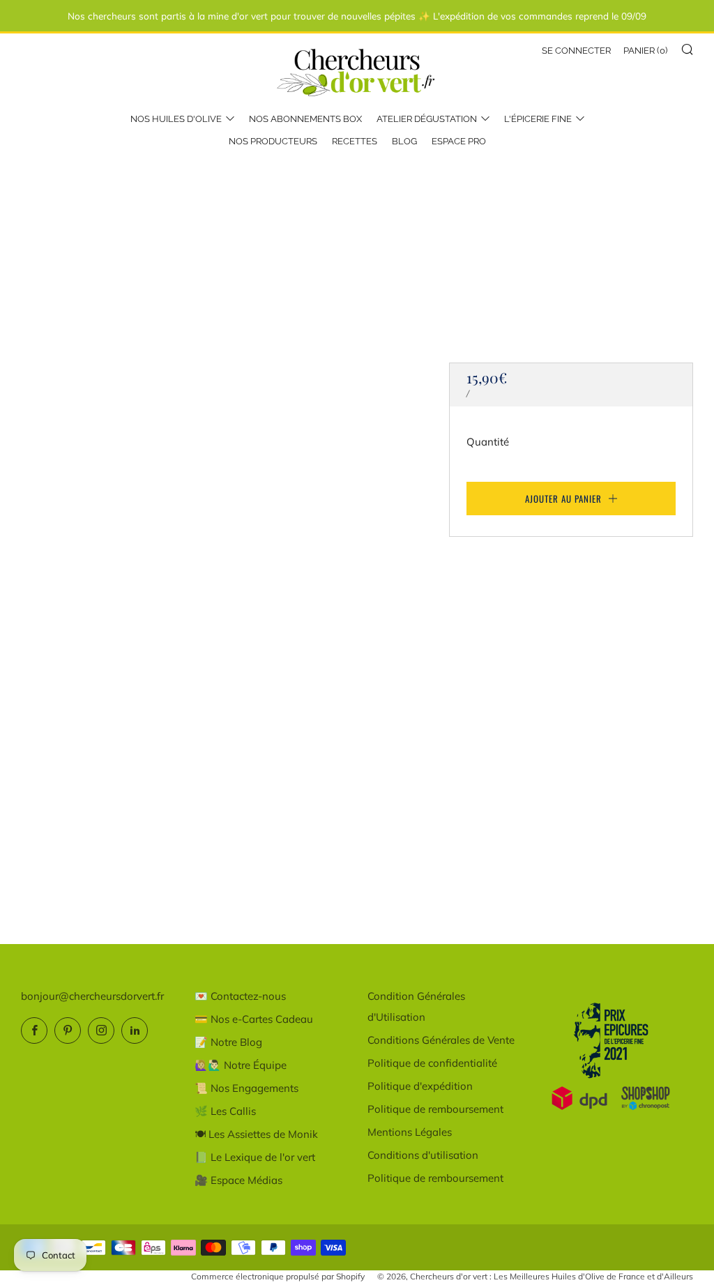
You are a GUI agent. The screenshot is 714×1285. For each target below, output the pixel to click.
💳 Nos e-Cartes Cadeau (254, 1019)
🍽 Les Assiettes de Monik (256, 1134)
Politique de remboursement (435, 1109)
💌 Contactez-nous (240, 996)
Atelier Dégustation (427, 119)
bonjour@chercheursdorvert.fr (92, 996)
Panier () (645, 50)
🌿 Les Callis (225, 1111)
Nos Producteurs (273, 141)
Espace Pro (459, 141)
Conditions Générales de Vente (441, 1040)
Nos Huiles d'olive (176, 119)
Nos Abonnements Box (305, 119)
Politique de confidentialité (432, 1063)
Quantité (487, 441)
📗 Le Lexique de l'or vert (255, 1157)
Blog (404, 141)
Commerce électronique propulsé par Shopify (278, 1276)
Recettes (354, 141)
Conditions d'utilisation (422, 1155)
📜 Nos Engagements (246, 1088)
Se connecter (576, 50)
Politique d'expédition (420, 1086)
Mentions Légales (409, 1132)
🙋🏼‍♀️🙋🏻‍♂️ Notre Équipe (241, 1065)
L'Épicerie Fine (538, 119)
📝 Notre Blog (228, 1042)
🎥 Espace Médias (238, 1180)
